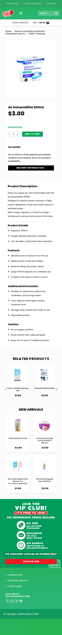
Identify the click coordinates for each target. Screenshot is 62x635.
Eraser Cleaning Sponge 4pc (17, 389)
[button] (20, 13)
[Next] (56, 386)
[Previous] (5, 386)
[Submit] (56, 13)
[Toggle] (5, 575)
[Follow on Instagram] (12, 601)
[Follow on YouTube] (21, 601)
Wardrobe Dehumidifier (44, 388)
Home (8, 31)
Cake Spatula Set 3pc (17, 438)
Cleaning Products (15, 33)
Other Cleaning (36, 33)
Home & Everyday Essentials (30, 31)
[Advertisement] (23, 622)
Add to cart (32, 134)
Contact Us (51, 3)
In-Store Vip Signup (32, 3)
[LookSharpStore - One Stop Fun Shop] (8, 13)
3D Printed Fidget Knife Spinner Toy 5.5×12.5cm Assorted (18, 481)
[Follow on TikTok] (16, 601)
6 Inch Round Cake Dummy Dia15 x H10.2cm (44, 440)
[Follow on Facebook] (8, 601)
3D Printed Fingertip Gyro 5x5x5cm (44, 480)
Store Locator (12, 3)
